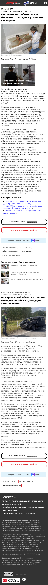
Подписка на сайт (21, 501)
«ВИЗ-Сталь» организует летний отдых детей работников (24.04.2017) (22, 207)
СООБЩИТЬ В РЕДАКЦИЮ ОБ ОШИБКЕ (18, 514)
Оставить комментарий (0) (24, 230)
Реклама (6, 501)
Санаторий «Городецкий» (11, 55)
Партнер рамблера (21, 574)
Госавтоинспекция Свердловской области (18, 338)
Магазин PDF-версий (11, 504)
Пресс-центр (37, 501)
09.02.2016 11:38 (7, 9)
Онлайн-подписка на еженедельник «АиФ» (23, 507)
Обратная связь (9, 511)
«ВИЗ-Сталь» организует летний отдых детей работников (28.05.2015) (22, 202)
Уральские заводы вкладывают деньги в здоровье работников (25, 273)
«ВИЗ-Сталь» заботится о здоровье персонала (27, 279)
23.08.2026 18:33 (7, 292)
